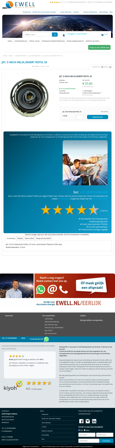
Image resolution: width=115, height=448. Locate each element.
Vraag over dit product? (43, 238)
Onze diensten (65, 12)
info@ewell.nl (64, 198)
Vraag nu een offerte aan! (99, 47)
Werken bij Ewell (93, 41)
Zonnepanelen (21, 41)
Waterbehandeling (52, 322)
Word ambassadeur (75, 41)
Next (53, 365)
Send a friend (29, 238)
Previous (4, 365)
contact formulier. (100, 198)
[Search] (55, 34)
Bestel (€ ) (98, 117)
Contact (75, 12)
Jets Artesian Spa (51, 325)
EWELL (10, 41)
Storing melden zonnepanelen (91, 320)
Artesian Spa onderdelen (54, 327)
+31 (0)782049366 (94, 192)
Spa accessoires (51, 333)
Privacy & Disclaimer (85, 446)
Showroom (27, 12)
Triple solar (34, 41)
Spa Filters (49, 330)
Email (23, 338)
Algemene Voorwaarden (31, 446)
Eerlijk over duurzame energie (44, 12)
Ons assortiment (48, 316)
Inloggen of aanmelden (77, 34)
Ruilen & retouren (90, 12)
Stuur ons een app (36, 339)
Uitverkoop (49, 319)
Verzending (103, 12)
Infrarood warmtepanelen (53, 41)
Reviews (20, 238)
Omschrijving (11, 238)
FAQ (110, 12)
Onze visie (9, 316)
